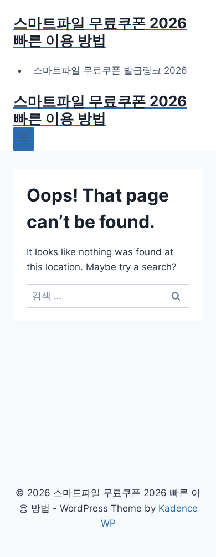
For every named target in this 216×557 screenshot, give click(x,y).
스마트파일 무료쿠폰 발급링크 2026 (110, 70)
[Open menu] (23, 139)
